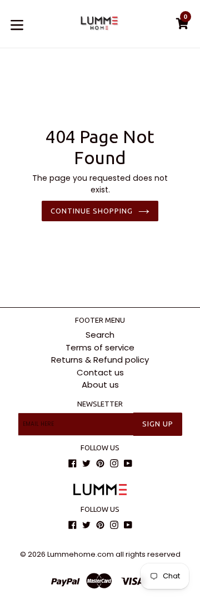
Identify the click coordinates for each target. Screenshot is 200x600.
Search (100, 334)
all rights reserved (148, 554)
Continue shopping (92, 211)
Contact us (100, 372)
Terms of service (100, 347)
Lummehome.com (80, 554)
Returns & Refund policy (100, 359)
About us (100, 384)
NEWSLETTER (100, 404)
